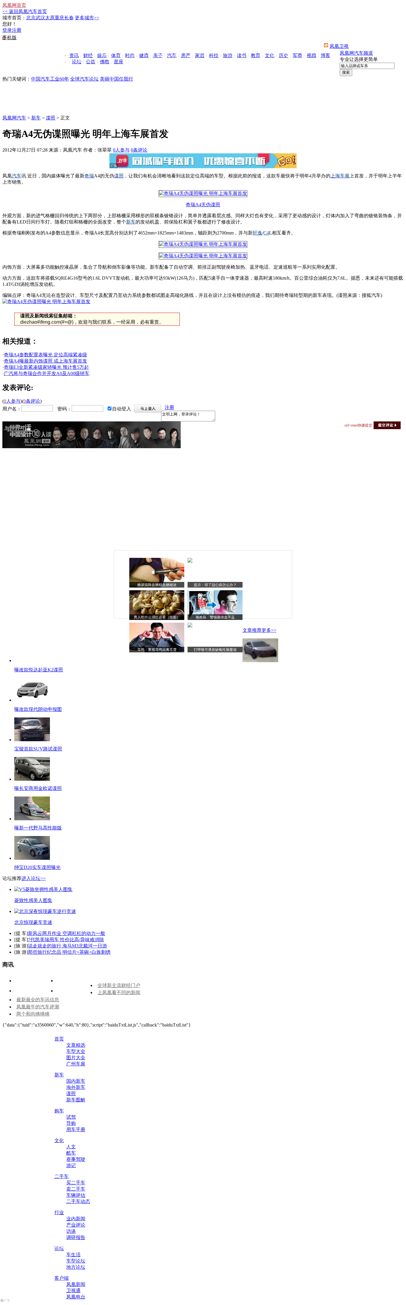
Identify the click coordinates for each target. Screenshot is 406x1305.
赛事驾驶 (75, 1159)
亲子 (158, 55)
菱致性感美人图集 (33, 900)
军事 (297, 55)
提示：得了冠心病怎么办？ (215, 585)
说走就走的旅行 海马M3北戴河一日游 (67, 945)
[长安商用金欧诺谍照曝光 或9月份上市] (32, 779)
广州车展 (75, 1063)
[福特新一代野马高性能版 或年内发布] (32, 818)
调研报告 (75, 1237)
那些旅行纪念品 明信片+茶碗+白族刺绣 (69, 952)
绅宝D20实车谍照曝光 (37, 867)
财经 (88, 55)
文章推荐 (252, 630)
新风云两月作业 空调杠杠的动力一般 (66, 933)
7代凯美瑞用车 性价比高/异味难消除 (66, 939)
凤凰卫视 (339, 46)
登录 (7, 30)
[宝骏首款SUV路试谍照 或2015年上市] (32, 739)
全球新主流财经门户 (118, 985)
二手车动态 (78, 1201)
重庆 (59, 17)
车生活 (73, 1254)
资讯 (74, 55)
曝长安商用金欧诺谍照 (38, 788)
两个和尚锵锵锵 (33, 1013)
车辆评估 (75, 1195)
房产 (186, 55)
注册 (16, 30)
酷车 (71, 1153)
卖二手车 (75, 1188)
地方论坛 (75, 1267)
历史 (283, 55)
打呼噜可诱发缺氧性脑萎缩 (215, 650)
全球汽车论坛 (84, 78)
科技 (213, 55)
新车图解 (75, 1099)
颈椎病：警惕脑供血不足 (215, 617)
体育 (116, 55)
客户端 (61, 1278)
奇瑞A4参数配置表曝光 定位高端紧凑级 (45, 354)
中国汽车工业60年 (50, 78)
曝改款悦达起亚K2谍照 (38, 669)
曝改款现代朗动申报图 (38, 709)
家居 (199, 55)
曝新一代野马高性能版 (38, 827)
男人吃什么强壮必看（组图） (157, 617)
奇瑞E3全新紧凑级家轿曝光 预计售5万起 (46, 367)
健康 (144, 55)
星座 (118, 61)
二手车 (61, 1176)
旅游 (227, 55)
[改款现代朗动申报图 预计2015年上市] (32, 700)
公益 (90, 61)
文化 (269, 55)
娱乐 (102, 55)
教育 (255, 55)
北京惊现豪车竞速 (33, 922)
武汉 (40, 17)
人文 (71, 1146)
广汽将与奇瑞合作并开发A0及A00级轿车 (46, 373)
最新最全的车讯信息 (37, 999)
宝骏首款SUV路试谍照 (38, 748)
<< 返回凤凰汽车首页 (24, 11)
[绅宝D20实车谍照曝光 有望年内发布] (32, 858)
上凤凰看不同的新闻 (118, 992)
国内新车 (75, 1081)
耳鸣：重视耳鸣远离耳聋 (157, 650)
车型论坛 (75, 1260)
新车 (36, 117)
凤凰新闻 (75, 1284)
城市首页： (14, 17)
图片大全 (75, 1057)
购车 (59, 1110)
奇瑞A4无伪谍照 (203, 204)
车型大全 (75, 1051)
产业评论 (75, 1224)
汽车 (172, 55)
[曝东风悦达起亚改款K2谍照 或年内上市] (260, 660)
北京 (31, 17)
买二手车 (75, 1182)
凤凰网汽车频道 (356, 53)
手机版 (9, 37)
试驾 (71, 1117)
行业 (59, 1212)
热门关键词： (16, 78)
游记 (71, 1165)
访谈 (71, 1231)
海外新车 (75, 1087)
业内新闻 (75, 1218)
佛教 (104, 61)
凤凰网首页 (14, 5)
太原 (50, 17)
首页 (59, 1038)
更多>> (269, 630)
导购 (71, 1123)
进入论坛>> (33, 878)
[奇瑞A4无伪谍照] (203, 193)
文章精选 (75, 1045)
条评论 (139, 149)
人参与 (121, 149)
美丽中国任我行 (116, 78)
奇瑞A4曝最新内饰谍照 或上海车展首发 (45, 360)
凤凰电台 (75, 1296)
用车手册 (75, 1129)
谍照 (50, 117)
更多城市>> (87, 17)
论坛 (76, 61)
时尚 (130, 55)
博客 (325, 55)
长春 (69, 17)
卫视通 (73, 1290)
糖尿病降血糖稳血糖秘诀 (157, 585)
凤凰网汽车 (14, 117)
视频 (311, 55)
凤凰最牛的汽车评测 (37, 1006)
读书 (241, 55)
